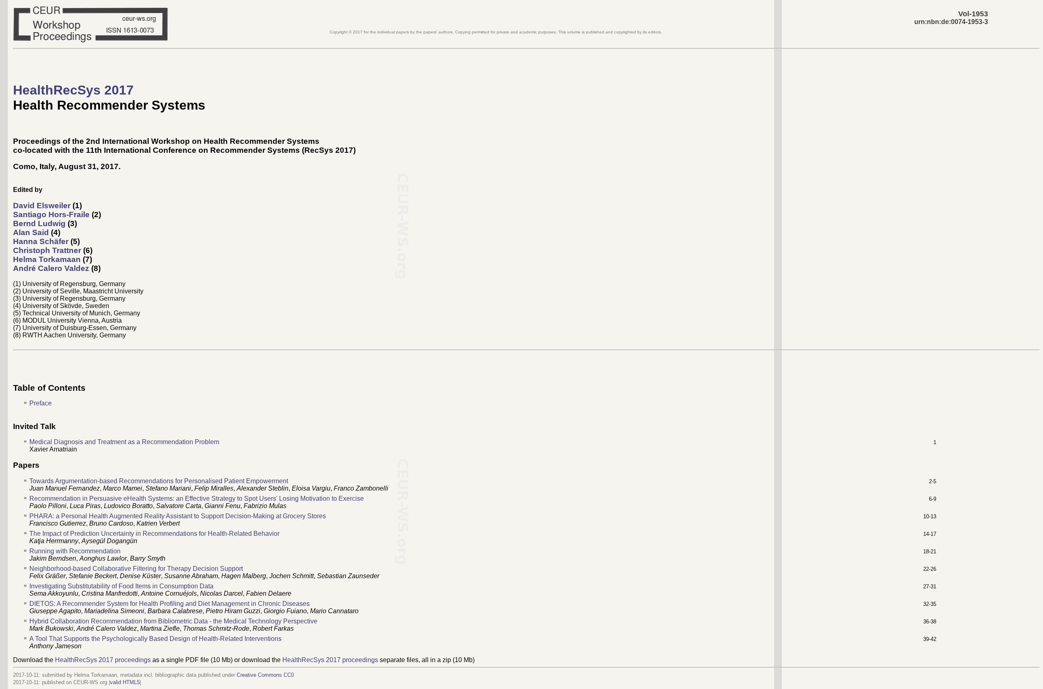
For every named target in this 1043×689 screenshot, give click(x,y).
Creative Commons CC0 (265, 675)
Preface (40, 403)
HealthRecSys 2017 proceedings (103, 659)
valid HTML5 (125, 682)
